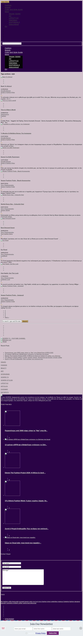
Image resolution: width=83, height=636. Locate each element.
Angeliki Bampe (6, 91)
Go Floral (4, 249)
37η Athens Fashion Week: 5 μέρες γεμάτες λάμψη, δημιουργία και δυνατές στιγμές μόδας (33, 357)
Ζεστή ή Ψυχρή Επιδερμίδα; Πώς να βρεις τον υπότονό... (26, 529)
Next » (7, 317)
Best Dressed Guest (8, 227)
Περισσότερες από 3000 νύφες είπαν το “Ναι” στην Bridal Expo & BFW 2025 (29, 352)
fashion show (46, 601)
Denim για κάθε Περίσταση (10, 157)
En (6, 26)
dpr (2, 601)
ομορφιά (21, 601)
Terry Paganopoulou (7, 185)
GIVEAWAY (4, 389)
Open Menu (5, 2)
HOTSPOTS (5, 392)
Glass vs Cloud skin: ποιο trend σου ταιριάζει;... (23, 543)
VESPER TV (5, 377)
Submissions (5, 114)
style (30, 601)
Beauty (8, 7)
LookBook (4, 256)
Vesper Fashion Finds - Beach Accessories (15, 180)
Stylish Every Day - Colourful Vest (12, 204)
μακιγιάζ (3, 603)
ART (2, 371)
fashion (5, 601)
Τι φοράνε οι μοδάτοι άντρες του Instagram (16, 133)
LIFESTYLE (14, 18)
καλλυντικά (26, 603)
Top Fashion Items (7, 234)
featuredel (15, 601)
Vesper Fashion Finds (8, 187)
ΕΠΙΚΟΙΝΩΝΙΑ (9, 619)
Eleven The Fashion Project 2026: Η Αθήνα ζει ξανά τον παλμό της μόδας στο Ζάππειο (32, 356)
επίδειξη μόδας (17, 603)
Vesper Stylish (14, 14)
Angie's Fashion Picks (8, 92)
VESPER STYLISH (7, 380)
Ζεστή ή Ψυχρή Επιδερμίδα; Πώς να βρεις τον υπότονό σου (24, 359)
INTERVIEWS (5, 374)
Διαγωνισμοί (14, 24)
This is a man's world (8, 110)
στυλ (34, 601)
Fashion (8, 5)
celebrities (54, 601)
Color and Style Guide (14, 10)
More (7, 12)
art (37, 601)
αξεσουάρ (33, 603)
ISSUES (3, 362)
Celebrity (66, 601)
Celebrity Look (5, 279)
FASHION (4, 365)
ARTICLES (4, 386)
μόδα (10, 601)
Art (10, 16)
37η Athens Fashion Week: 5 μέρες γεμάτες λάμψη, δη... (26, 501)
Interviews (13, 20)
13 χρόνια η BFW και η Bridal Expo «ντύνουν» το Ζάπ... (26, 445)
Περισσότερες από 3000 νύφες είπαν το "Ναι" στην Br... (26, 431)
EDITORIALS (14, 22)
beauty (26, 601)
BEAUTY (3, 368)
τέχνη (40, 601)
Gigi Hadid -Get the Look (9, 273)
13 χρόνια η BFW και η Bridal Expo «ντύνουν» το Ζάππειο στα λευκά (27, 354)
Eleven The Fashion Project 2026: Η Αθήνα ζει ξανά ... (25, 473)
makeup (60, 601)
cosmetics (9, 603)
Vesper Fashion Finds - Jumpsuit (12, 295)
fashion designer (74, 601)
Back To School (6, 86)
